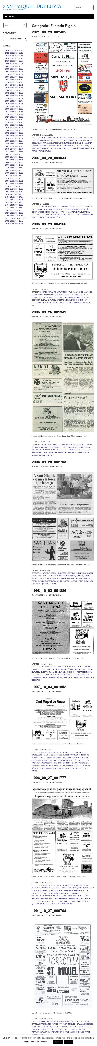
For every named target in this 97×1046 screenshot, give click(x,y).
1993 (12, 72)
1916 (16, 122)
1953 (12, 98)
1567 (21, 184)
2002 (7, 66)
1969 (12, 88)
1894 (7, 138)
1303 (21, 213)
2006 (7, 64)
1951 (21, 98)
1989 (12, 74)
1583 (12, 181)
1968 (16, 88)
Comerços (36, 297)
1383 (21, 205)
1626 (21, 173)
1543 (16, 186)
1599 (21, 176)
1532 (7, 189)
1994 (7, 72)
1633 (7, 173)
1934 (7, 112)
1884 (16, 144)
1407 (7, 205)
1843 (21, 160)
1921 (12, 120)
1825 (16, 162)
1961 (12, 93)
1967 (21, 88)
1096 (24, 218)
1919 (21, 120)
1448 (16, 197)
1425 (21, 200)
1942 (7, 106)
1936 (16, 109)
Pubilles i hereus (64, 768)
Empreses (68, 143)
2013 (12, 58)
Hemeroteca (85, 215)
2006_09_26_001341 (49, 312)
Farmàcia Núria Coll (65, 146)
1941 (12, 106)
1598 (7, 178)
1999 (21, 66)
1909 (12, 128)
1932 (16, 112)
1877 (12, 149)
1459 (21, 194)
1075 (7, 224)
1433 (7, 200)
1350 (21, 208)
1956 (16, 96)
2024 (16, 50)
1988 (16, 74)
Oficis (65, 1029)
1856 (16, 157)
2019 (21, 53)
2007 (21, 61)
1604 (12, 176)
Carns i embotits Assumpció (43, 209)
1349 (7, 210)
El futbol (44, 143)
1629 (12, 173)
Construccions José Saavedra (64, 669)
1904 (16, 130)
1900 (16, 133)
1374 (12, 208)
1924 (16, 117)
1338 (16, 210)
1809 (21, 162)
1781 (16, 165)
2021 (12, 53)
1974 (7, 85)
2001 (12, 66)
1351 (16, 208)
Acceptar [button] (58, 1042)
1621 (7, 176)
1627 (16, 173)
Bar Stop (56, 1021)
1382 (7, 208)
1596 (12, 178)
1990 (7, 74)
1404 (12, 205)
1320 (12, 213)
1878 (7, 149)
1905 (12, 130)
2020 (16, 53)
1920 (16, 120)
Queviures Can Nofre (41, 904)
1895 (21, 136)
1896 (16, 136)
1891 (21, 138)
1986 (7, 77)
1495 (16, 192)
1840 (7, 162)
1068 (12, 224)
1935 (21, 109)
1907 (21, 128)
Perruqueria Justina (47, 768)
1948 (16, 101)
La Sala (54, 901)
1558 (7, 186)
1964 (16, 90)
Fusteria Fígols (81, 146)
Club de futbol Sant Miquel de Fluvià (72, 209)
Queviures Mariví (70, 148)
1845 (16, 160)
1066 (16, 224)
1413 (16, 202)
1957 (12, 96)
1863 (12, 154)
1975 (21, 82)
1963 (21, 90)
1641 (12, 170)
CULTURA (54, 212)
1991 (21, 72)
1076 (21, 221)
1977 (12, 82)
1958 (7, 96)
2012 (16, 58)
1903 (21, 130)
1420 (12, 202)
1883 (21, 144)
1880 (16, 146)
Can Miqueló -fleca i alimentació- (75, 1021)
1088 (12, 221)
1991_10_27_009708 (49, 910)
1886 (7, 144)
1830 (12, 162)
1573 (7, 184)
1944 (16, 104)
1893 (12, 138)
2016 (16, 56)
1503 (21, 189)
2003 (21, 64)
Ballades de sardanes (82, 207)
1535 (21, 186)
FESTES (43, 215)
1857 (12, 157)
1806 (7, 165)
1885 (12, 144)
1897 (12, 136)
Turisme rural (45, 151)
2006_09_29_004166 (49, 224)
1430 (12, 200)
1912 (16, 125)
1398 (16, 205)
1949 (12, 101)
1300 (7, 216)
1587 (7, 181)
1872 (12, 152)
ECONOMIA (36, 300)
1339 (12, 210)
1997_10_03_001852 (49, 686)
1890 (7, 141)
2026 (7, 50)
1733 (16, 168)
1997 (12, 69)
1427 (16, 200)
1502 (7, 192)
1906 (7, 130)
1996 (16, 69)
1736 (12, 168)
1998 (7, 69)
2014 (7, 58)
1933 (12, 112)
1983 (21, 77)
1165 (7, 218)
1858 (7, 157)
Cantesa (82, 138)
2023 (21, 50)
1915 (21, 122)
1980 (16, 80)
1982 (7, 80)
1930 (7, 114)
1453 (12, 197)
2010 (7, 61)
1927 (21, 114)
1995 (21, 69)
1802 (12, 165)
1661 (7, 170)
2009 (12, 61)
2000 (16, 66)
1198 (21, 216)
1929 (12, 114)
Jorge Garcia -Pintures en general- (47, 148)
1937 (12, 109)
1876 (16, 149)
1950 (7, 101)
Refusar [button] (68, 1042)
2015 (21, 56)
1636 (16, 170)
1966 (7, 90)
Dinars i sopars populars (69, 212)
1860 (16, 154)
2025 (12, 50)
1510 (16, 189)
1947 (21, 101)
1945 (12, 104)
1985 (12, 77)
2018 (7, 56)
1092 (7, 221)
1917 (12, 122)
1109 (20, 218)
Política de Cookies (38, 1042)
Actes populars (49, 207)
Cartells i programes (59, 140)
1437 (21, 197)
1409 (21, 202)
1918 (7, 122)
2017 (12, 56)
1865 (7, 154)
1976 (16, 82)
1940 (16, 106)
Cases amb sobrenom (72, 890)
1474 (7, 194)
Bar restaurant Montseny (53, 138)
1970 (7, 88)
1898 (7, 136)
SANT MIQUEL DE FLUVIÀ (32, 6)
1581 (21, 181)
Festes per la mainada (55, 215)
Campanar (73, 888)
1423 (7, 202)
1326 (7, 213)
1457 (7, 197)
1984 (16, 77)
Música (59, 217)
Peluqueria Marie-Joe (78, 1029)
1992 (16, 72)
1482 (21, 192)
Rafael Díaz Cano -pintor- (74, 677)
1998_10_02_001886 (49, 590)
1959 (21, 93)
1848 (12, 160)
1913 (12, 125)
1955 (21, 96)
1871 (16, 152)
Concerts (36, 447)
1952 (16, 98)
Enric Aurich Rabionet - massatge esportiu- (73, 672)
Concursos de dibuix (41, 212)
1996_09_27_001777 (49, 777)
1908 (16, 128)
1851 (7, 160)
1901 (12, 133)
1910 (7, 128)
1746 (7, 168)
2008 (16, 61)
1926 (7, 117)
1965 (12, 90)
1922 (7, 120)
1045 (21, 224)
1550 (12, 186)
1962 (7, 93)
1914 (7, 125)
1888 (16, 141)
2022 (7, 53)
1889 (12, 141)
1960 (16, 93)
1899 (21, 133)
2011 (21, 58)
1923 (21, 117)
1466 (12, 194)
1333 (21, 210)
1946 (7, 104)
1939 (21, 106)
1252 (12, 216)
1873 (7, 152)
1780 (21, 165)
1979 (21, 80)
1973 (12, 85)
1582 (16, 181)
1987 (21, 74)
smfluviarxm (53, 37)
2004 (16, 64)
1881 (12, 146)
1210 (16, 216)
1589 (21, 178)
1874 (21, 149)
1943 (21, 104)
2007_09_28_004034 (49, 157)
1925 (12, 117)
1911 (21, 125)
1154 (11, 218)
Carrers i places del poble (50, 890)
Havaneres (84, 675)
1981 (12, 80)
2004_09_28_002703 (49, 461)
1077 (16, 221)
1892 (16, 138)
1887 (21, 141)
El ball (44, 300)
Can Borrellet (72, 138)
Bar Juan (82, 573)
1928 (16, 114)
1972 (16, 85)
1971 (21, 85)
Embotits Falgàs (56, 143)
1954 (7, 98)
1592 (16, 178)
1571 (12, 184)
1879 (21, 146)
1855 (21, 157)
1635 (21, 170)
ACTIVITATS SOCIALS (64, 207)
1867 (21, 152)
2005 (12, 64)
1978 (7, 82)
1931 (21, 112)
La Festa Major (48, 217)
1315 (16, 213)
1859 (21, 154)
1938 (7, 109)
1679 (21, 168)
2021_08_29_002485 (49, 32)
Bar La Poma (47, 1021)
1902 (7, 133)
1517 (12, 189)
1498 (12, 192)
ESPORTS (53, 146)
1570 (16, 184)
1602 (16, 176)
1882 (7, 146)
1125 (16, 218)
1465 (16, 194)
